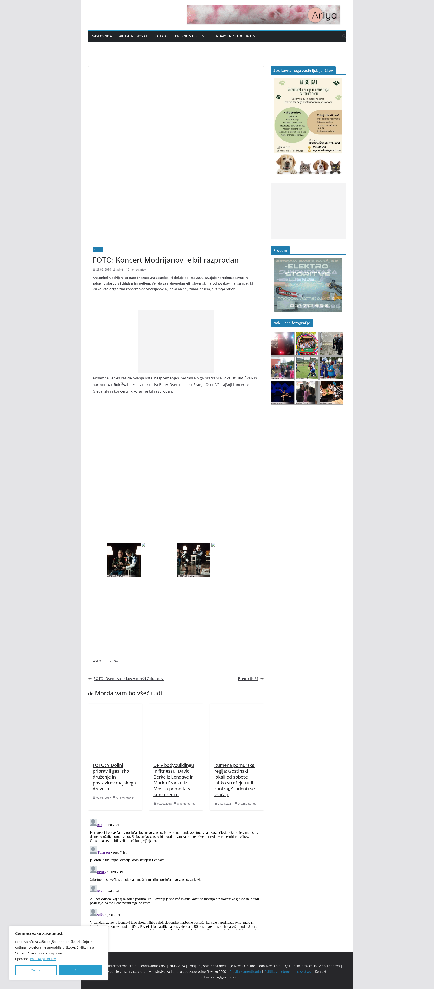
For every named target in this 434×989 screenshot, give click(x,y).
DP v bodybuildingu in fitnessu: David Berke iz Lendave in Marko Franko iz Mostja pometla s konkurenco (173, 780)
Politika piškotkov (43, 959)
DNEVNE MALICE (187, 36)
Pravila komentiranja (245, 971)
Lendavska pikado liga (231, 36)
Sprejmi (80, 970)
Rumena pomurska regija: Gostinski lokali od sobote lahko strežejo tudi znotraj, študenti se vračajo (234, 780)
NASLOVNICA (102, 36)
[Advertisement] (176, 341)
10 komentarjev (136, 269)
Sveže (97, 249)
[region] (58, 953)
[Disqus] (176, 873)
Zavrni (36, 970)
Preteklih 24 (248, 678)
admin (120, 269)
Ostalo (161, 36)
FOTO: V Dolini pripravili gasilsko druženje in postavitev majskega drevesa (114, 777)
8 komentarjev (186, 803)
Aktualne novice (133, 36)
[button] (202, 36)
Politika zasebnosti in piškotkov (287, 971)
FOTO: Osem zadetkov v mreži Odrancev (129, 678)
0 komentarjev (125, 798)
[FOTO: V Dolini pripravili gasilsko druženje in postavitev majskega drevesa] (115, 706)
